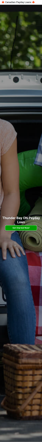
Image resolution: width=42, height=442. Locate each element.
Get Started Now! (21, 228)
